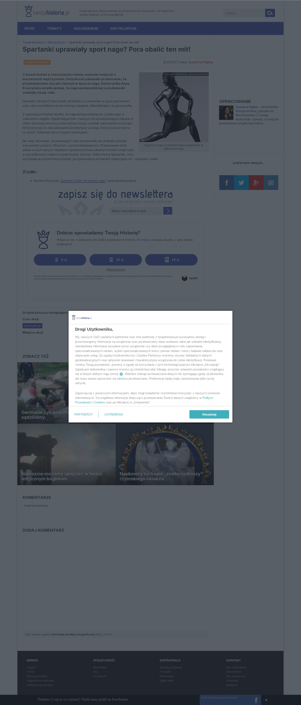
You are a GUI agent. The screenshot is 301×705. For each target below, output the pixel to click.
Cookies (99, 402)
